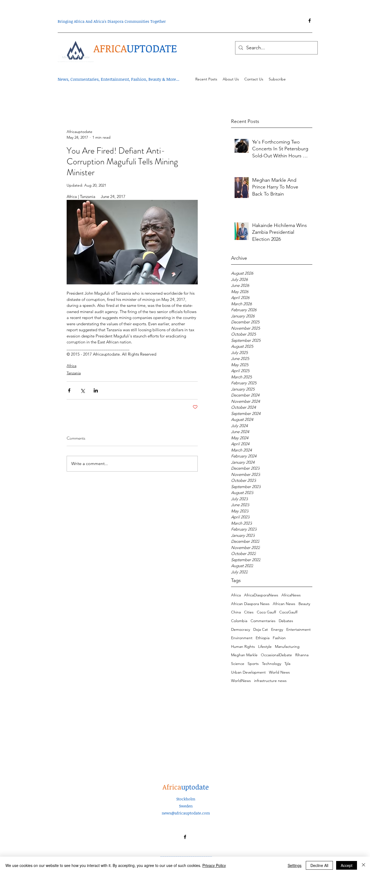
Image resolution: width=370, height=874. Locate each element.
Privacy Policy (214, 865)
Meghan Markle (244, 654)
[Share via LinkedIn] (95, 390)
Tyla (287, 663)
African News (284, 603)
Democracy (240, 629)
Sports (253, 663)
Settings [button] (294, 865)
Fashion (279, 637)
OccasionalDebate (276, 654)
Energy (277, 629)
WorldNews (241, 680)
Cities (249, 612)
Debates (286, 620)
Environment (241, 637)
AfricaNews (291, 595)
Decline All (319, 865)
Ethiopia (263, 637)
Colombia (239, 620)
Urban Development (248, 672)
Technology (271, 663)
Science (237, 663)
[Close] (363, 865)
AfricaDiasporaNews (261, 595)
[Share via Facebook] (69, 390)
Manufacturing (287, 646)
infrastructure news (270, 680)
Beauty (304, 603)
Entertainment (298, 629)
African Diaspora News (250, 603)
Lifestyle (265, 646)
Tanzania (74, 373)
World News (279, 672)
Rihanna (302, 654)
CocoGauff (288, 612)
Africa (236, 595)
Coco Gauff (266, 612)
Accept (346, 865)
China (236, 612)
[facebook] (309, 20)
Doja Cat (260, 629)
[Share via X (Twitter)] (82, 390)
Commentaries (263, 620)
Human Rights (243, 646)
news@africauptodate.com (186, 812)
